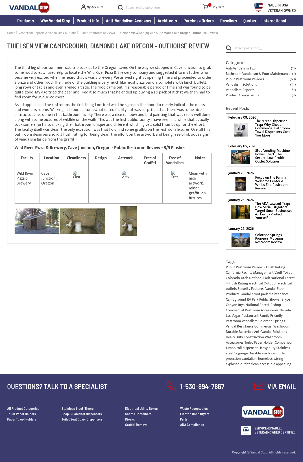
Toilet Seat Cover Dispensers (82, 419)
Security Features (251, 289)
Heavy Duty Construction (245, 337)
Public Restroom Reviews (97, 32)
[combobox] (155, 7)
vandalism (250, 359)
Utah (245, 278)
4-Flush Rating (237, 283)
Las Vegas (234, 316)
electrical (256, 283)
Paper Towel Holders (21, 419)
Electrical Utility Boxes (141, 408)
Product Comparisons (242, 95)
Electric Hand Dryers (194, 414)
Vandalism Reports (240, 90)
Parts (183, 419)
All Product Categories (23, 408)
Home (11, 32)
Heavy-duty (267, 348)
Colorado (233, 278)
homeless (266, 359)
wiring (278, 359)
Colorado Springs (271, 321)
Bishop (275, 305)
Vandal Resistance (240, 326)
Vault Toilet (283, 273)
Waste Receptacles (194, 408)
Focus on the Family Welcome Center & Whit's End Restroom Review (271, 183)
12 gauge (241, 353)
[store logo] (29, 7)
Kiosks (130, 419)
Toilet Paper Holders (21, 414)
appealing (283, 364)
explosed (233, 364)
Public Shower (270, 300)
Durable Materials (240, 332)
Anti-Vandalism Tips (241, 68)
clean (255, 364)
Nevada (285, 310)
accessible (268, 364)
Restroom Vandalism (242, 321)
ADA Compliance (192, 424)
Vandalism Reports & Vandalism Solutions (47, 32)
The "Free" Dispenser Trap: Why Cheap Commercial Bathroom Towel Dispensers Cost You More (272, 128)
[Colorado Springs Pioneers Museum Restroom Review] (240, 240)
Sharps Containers (138, 414)
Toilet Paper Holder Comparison (268, 343)
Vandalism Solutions (241, 84)
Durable (255, 353)
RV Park (253, 300)
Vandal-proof (250, 294)
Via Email (281, 386)
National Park (260, 278)
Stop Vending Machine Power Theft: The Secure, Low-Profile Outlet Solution (272, 156)
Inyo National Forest (254, 305)
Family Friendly (271, 316)
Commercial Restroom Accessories (252, 310)
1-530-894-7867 (202, 386)
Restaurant (250, 316)
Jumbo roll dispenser (242, 348)
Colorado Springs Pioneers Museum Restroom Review (269, 238)
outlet (245, 364)
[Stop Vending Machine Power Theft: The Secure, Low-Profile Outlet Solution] (240, 157)
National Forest (283, 278)
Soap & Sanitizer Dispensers (82, 414)
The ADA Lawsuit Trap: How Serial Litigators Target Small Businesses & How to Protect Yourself (273, 211)
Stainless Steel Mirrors (78, 408)
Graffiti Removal (136, 424)
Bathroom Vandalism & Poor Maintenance (258, 74)
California (234, 273)
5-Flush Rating (274, 267)
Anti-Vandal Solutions (270, 332)
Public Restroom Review (244, 267)
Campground (236, 300)
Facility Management (258, 273)
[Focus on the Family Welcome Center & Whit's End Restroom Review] (240, 184)
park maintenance (275, 294)
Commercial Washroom (272, 326)
